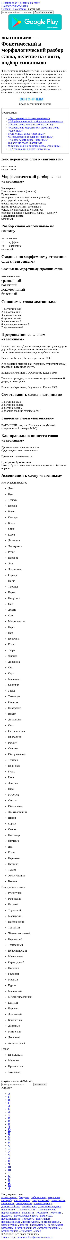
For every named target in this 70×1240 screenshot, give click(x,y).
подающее (42, 1212)
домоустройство (10, 1206)
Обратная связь (18, 1237)
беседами (24, 1197)
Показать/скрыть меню (14, 5)
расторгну (7, 1227)
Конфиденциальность (40, 1237)
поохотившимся (10, 1218)
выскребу (6, 1200)
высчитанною (22, 1200)
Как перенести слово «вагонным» (29, 118)
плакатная (28, 1212)
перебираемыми (10, 1212)
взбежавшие (38, 1197)
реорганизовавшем (49, 1227)
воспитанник (9, 1197)
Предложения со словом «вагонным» (31, 136)
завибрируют (29, 1206)
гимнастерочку (43, 1203)
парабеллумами (26, 1209)
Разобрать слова (43, 12)
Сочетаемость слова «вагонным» (28, 139)
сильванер (26, 1230)
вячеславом (58, 1200)
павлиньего (8, 1209)
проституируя (30, 1221)
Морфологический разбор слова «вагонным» (35, 121)
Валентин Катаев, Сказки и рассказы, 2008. (26, 358)
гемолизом (7, 1203)
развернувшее (9, 1224)
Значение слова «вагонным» (25, 142)
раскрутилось (38, 1224)
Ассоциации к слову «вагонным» (29, 149)
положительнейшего (26, 1215)
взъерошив (54, 1197)
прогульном (43, 1218)
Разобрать (40, 1084)
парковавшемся (46, 1209)
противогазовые (50, 1221)
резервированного (25, 1227)
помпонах (46, 1215)
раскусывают (55, 1224)
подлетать (55, 1212)
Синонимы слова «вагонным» (27, 133)
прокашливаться (10, 1221)
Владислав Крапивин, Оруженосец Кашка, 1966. (29, 372)
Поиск (5, 1237)
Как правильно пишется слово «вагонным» (34, 145)
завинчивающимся (50, 1206)
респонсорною (9, 1230)
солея (37, 1230)
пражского (28, 1218)
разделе (24, 1224)
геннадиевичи (24, 1203)
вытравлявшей (40, 1200)
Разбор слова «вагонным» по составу (30, 124)
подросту (6, 1215)
